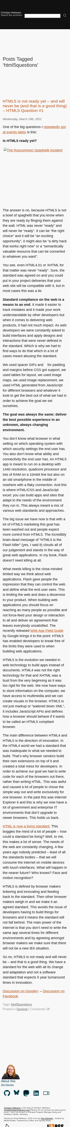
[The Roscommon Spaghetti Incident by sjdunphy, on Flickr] (33, 177)
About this (8, 1081)
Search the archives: (11, 15)
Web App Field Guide (46, 631)
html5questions (21, 1004)
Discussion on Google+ (21, 991)
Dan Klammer (47, 1118)
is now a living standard (26, 826)
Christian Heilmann (11, 12)
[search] (64, 16)
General (22, 1009)
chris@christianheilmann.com (17, 1110)
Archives (7, 1085)
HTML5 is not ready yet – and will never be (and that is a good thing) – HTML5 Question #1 (35, 106)
